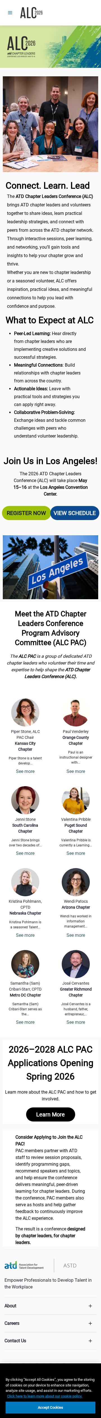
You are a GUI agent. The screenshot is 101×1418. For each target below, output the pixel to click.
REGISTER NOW (26, 513)
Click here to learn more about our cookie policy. (44, 1396)
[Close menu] (10, 12)
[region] (50, 1390)
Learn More (50, 1114)
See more (25, 771)
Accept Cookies (50, 1407)
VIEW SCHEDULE (75, 513)
